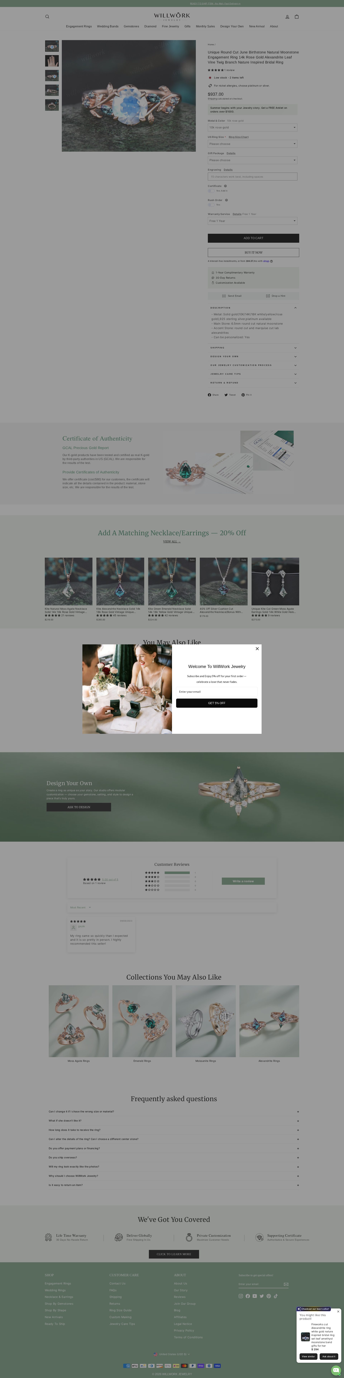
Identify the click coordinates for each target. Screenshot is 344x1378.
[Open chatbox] (336, 1370)
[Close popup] (338, 1312)
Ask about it (328, 1356)
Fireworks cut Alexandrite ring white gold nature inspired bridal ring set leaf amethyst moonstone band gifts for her (323, 1335)
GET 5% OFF (216, 703)
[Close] (257, 648)
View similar (308, 1356)
